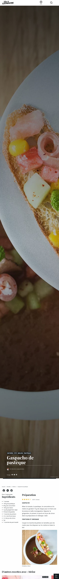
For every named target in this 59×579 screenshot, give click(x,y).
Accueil (3, 486)
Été (15, 453)
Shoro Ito (14, 469)
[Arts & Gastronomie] (8, 3)
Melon (20, 453)
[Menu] (56, 576)
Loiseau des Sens (20, 469)
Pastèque (27, 453)
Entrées (10, 453)
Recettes (9, 486)
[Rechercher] (51, 3)
